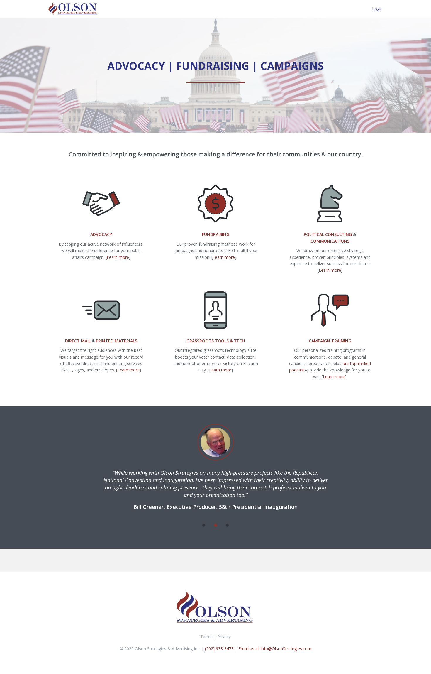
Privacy (224, 636)
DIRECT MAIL (78, 341)
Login (377, 8)
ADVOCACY (101, 234)
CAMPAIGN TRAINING (330, 341)
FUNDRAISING (215, 234)
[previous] (192, 525)
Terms (206, 636)
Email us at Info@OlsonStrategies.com (274, 648)
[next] (239, 525)
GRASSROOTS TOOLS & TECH (215, 341)
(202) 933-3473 (220, 648)
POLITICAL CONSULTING (328, 234)
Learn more (118, 257)
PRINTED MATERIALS (116, 341)
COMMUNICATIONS (329, 241)
